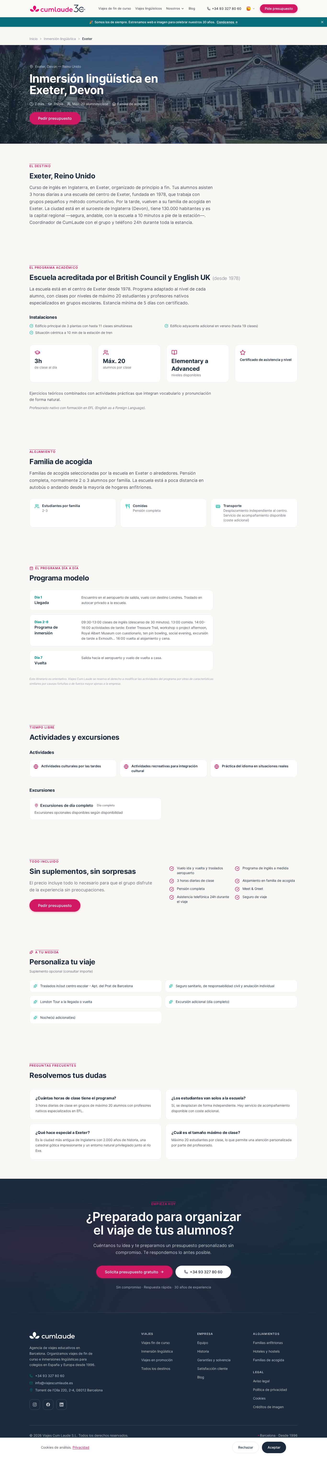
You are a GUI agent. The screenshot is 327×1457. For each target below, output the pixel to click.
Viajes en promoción (157, 1360)
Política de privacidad (270, 1390)
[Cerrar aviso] (322, 22)
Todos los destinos (155, 1368)
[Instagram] (34, 1404)
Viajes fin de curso (155, 1343)
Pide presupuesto (279, 8)
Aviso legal (261, 1381)
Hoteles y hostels (266, 1351)
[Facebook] (48, 1404)
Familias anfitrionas (268, 1343)
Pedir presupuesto (55, 118)
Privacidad (81, 1447)
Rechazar (245, 1447)
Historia (203, 1351)
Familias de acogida (268, 1360)
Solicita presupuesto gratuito (131, 1271)
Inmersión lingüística (60, 39)
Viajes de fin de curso (114, 8)
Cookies (259, 1398)
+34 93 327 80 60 (226, 8)
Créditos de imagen (268, 1407)
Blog (192, 8)
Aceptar (274, 1447)
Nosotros (173, 8)
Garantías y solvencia (214, 1360)
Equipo (202, 1343)
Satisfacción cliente (212, 1368)
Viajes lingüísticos (148, 8)
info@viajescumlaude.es (54, 1383)
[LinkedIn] (61, 1404)
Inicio (33, 39)
